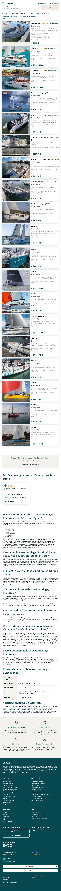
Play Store (17, 835)
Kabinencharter (36, 796)
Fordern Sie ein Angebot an (30, 464)
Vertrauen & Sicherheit (10, 787)
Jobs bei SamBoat (8, 783)
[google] (34, 852)
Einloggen (54, 3)
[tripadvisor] (7, 859)
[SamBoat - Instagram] (7, 845)
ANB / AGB (6, 877)
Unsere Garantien (8, 785)
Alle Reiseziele (7, 821)
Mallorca (5, 814)
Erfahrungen (7, 802)
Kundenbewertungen (9, 796)
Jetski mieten (35, 791)
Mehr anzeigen (9, 501)
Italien (5, 818)
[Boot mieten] (8, 3)
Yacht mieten (35, 785)
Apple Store (17, 831)
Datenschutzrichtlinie (37, 876)
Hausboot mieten (36, 793)
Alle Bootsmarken (37, 800)
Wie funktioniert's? (37, 814)
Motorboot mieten (37, 781)
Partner (33, 877)
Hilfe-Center (35, 812)
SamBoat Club (7, 794)
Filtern (50, 7)
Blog (4, 804)
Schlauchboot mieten (38, 783)
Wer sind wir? (7, 781)
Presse (5, 798)
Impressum (6, 876)
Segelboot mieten (37, 787)
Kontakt (34, 816)
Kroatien (5, 812)
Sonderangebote (36, 798)
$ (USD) (30, 870)
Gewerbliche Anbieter (9, 791)
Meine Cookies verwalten (39, 818)
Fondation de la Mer (9, 800)
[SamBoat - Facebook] (4, 845)
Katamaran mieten (37, 789)
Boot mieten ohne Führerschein (41, 794)
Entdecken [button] (40, 3)
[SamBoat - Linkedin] (11, 845)
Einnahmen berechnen (10, 789)
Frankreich (6, 816)
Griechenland (7, 820)
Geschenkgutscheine (9, 793)
